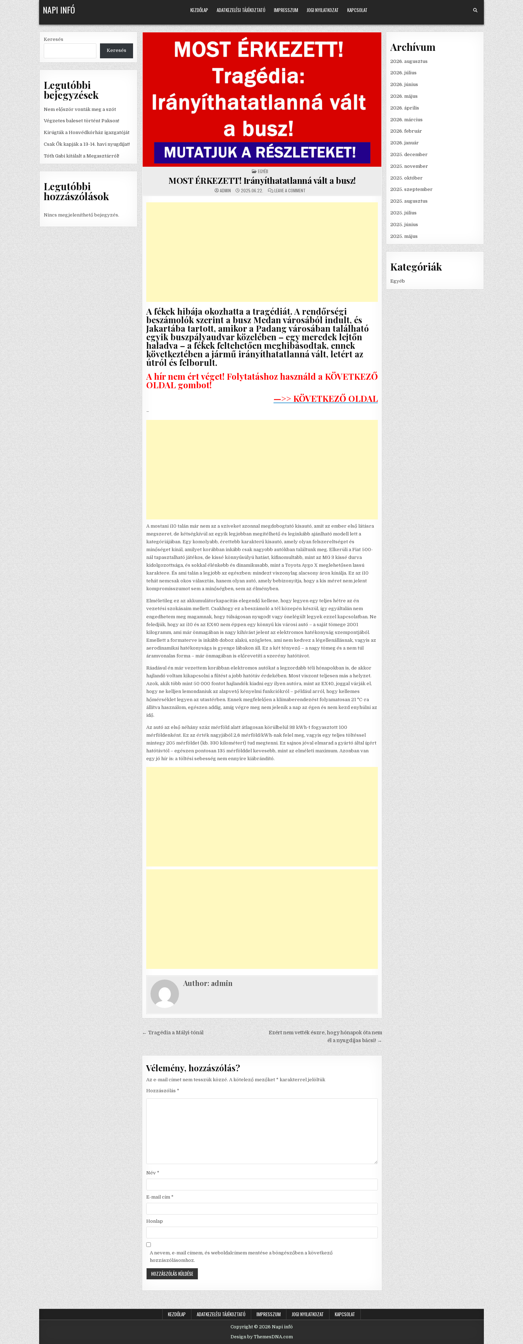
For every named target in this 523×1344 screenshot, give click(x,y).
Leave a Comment (290, 190)
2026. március (406, 119)
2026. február (406, 131)
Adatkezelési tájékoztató (241, 10)
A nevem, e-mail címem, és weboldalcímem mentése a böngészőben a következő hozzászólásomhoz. (241, 1256)
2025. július (403, 212)
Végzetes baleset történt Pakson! (81, 120)
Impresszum (286, 10)
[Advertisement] (262, 252)
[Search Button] (475, 10)
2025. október (406, 178)
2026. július (403, 72)
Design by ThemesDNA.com (262, 1336)
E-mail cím (160, 1197)
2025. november (409, 166)
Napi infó (59, 9)
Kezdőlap (199, 10)
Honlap (154, 1221)
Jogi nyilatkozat (323, 10)
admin (225, 190)
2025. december (409, 154)
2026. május (404, 96)
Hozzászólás (162, 1090)
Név (152, 1172)
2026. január (404, 142)
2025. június (404, 224)
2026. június (404, 84)
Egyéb (263, 171)
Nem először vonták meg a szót (80, 109)
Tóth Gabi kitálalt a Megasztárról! (81, 156)
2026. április (404, 108)
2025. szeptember (411, 189)
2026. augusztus (409, 61)
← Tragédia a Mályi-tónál (173, 1032)
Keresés (53, 39)
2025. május (404, 236)
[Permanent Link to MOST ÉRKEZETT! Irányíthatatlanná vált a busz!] (262, 99)
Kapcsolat (357, 10)
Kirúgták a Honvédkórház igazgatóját (87, 132)
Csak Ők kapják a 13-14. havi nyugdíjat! (87, 144)
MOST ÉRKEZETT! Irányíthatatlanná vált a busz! (262, 180)
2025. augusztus (409, 201)
